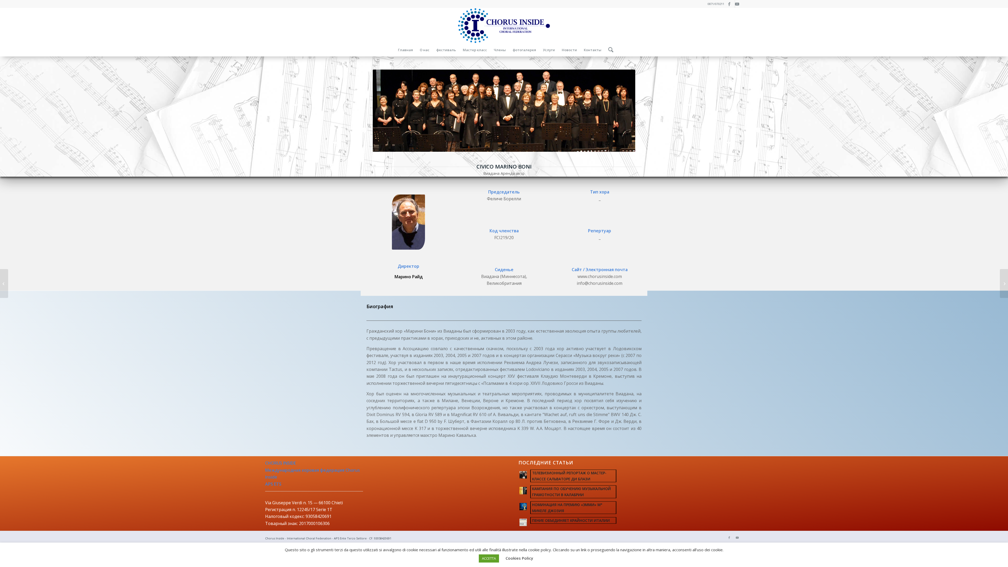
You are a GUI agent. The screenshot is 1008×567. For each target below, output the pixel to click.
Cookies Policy (519, 558)
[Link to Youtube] (739, 4)
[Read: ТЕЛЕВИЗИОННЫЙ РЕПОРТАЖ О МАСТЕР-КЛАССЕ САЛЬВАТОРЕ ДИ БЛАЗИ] (523, 475)
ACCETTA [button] (489, 558)
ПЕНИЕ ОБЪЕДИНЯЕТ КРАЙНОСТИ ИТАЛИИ (571, 520)
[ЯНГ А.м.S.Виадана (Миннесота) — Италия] (4, 283)
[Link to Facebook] (731, 4)
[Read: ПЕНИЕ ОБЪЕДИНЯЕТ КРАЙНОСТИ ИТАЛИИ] (523, 522)
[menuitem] (405, 49)
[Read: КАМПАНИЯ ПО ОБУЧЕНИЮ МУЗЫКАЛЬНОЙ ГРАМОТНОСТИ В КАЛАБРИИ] (523, 490)
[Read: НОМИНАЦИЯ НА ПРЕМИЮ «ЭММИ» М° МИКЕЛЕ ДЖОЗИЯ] (523, 506)
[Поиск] (609, 49)
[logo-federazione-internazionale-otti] (504, 25)
